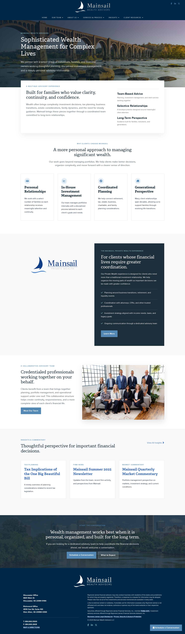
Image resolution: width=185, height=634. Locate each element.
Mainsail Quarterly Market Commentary (140, 471)
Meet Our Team (31, 411)
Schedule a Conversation (81, 555)
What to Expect (108, 555)
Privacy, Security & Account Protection (127, 617)
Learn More (109, 333)
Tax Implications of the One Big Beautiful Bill (42, 474)
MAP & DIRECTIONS (31, 627)
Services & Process (93, 17)
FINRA (143, 611)
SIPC (148, 611)
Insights (113, 17)
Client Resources (133, 17)
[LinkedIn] (92, 625)
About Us (72, 17)
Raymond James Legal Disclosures (100, 617)
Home (44, 17)
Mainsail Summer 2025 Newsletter (92, 471)
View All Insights (154, 443)
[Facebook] (88, 625)
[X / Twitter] (96, 625)
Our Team (57, 17)
